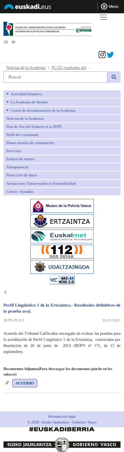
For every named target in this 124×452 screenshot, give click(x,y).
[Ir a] (58, 29)
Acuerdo (25, 383)
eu (6, 41)
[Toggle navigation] (103, 17)
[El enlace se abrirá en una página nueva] (62, 205)
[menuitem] (62, 94)
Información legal (62, 416)
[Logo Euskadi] (62, 7)
